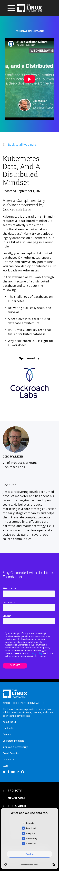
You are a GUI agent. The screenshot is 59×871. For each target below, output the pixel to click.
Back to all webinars (22, 144)
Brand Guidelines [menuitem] (11, 753)
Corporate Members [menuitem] (13, 740)
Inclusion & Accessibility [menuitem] (15, 746)
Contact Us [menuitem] (8, 759)
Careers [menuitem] (7, 734)
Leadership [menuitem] (8, 728)
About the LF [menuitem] (9, 721)
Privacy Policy (36, 653)
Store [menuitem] (5, 765)
